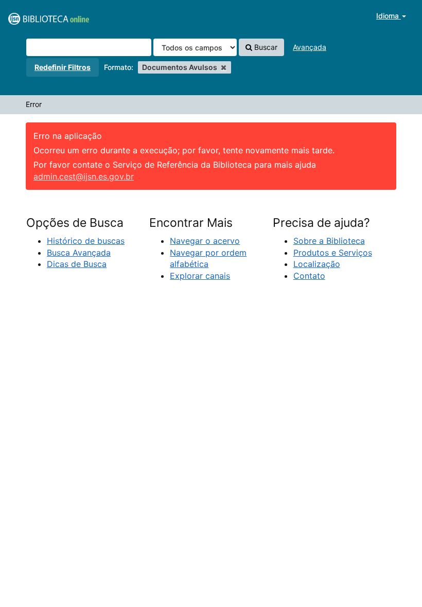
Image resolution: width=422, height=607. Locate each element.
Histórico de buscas (86, 241)
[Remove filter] (223, 67)
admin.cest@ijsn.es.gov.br (83, 176)
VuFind (33, 16)
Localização (316, 264)
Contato (309, 276)
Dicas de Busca (77, 264)
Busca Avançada (79, 252)
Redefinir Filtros (62, 67)
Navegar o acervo (205, 241)
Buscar (264, 47)
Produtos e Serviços (332, 252)
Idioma (388, 15)
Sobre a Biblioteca (329, 241)
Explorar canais (200, 276)
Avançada (309, 47)
